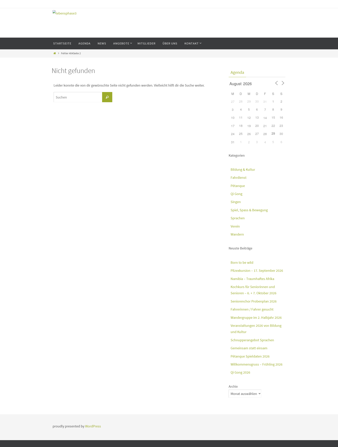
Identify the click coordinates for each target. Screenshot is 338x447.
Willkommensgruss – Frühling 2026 (256, 364)
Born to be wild (242, 262)
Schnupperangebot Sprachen (252, 340)
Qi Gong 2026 (240, 372)
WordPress (93, 426)
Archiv (233, 386)
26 (249, 134)
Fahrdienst (238, 177)
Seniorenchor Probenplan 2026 (254, 301)
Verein (235, 226)
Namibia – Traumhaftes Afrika (252, 278)
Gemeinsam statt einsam (249, 348)
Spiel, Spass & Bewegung (249, 210)
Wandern (237, 234)
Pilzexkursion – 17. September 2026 (257, 270)
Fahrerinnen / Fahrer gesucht (252, 309)
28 (265, 134)
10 (233, 117)
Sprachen (238, 218)
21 (265, 126)
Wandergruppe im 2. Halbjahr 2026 (256, 317)
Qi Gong (236, 193)
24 (233, 134)
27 (233, 101)
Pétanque (238, 185)
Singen (236, 202)
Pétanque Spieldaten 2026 (250, 356)
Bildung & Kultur (243, 169)
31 (265, 101)
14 (265, 118)
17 (233, 126)
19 (249, 126)
